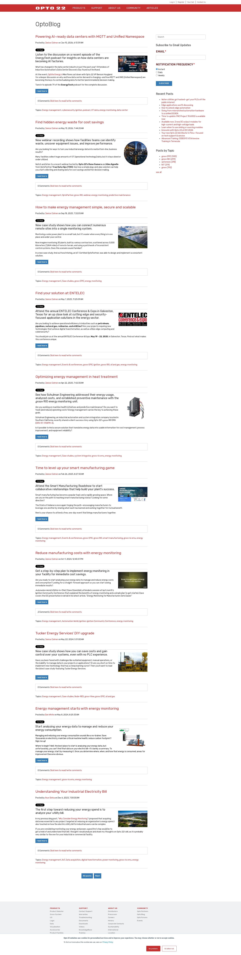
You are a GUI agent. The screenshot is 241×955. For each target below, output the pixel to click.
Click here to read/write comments (66, 101)
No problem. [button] (153, 948)
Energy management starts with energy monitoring (77, 708)
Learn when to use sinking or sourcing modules (182, 127)
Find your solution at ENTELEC (60, 293)
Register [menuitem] (181, 2)
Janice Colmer (51, 43)
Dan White (49, 715)
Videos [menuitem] (82, 927)
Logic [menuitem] (52, 921)
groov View (89, 696)
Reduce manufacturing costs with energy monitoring (78, 553)
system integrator (82, 456)
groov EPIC (79, 281)
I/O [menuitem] (51, 917)
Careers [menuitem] (111, 917)
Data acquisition (73, 860)
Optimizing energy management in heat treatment (76, 377)
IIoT (63, 860)
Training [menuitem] (82, 933)
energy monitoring (107, 110)
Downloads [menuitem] (83, 924)
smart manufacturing (113, 538)
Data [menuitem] (52, 924)
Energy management (51, 110)
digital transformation (91, 860)
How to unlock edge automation (176, 108)
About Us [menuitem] (114, 8)
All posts (87, 876)
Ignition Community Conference (101, 621)
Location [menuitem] (111, 933)
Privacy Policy (107, 942)
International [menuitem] (113, 930)
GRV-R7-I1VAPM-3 (44, 423)
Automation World (70, 621)
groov (167, 167)
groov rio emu (98, 456)
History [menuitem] (111, 921)
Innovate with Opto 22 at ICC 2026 (177, 130)
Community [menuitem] (133, 8)
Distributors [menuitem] (113, 911)
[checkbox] (181, 72)
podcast (87, 110)
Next (97, 876)
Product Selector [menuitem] (57, 911)
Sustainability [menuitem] (113, 927)
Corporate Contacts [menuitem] (116, 924)
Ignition (78, 110)
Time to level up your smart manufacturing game (75, 468)
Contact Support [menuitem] (85, 911)
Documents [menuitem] (83, 921)
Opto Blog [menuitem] (141, 914)
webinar (87, 195)
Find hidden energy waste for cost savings (69, 122)
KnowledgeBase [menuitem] (85, 930)
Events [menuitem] (140, 921)
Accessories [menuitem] (55, 930)
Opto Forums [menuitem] (142, 917)
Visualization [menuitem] (55, 927)
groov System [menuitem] (56, 914)
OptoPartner (67, 195)
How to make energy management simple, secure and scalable (85, 207)
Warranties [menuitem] (83, 914)
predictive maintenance (120, 195)
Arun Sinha (50, 798)
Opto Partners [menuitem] (142, 911)
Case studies (68, 281)
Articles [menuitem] (152, 8)
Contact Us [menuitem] (201, 2)
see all (159, 172)
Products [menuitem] (79, 8)
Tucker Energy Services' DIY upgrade (64, 633)
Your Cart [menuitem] (190, 2)
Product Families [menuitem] (56, 933)
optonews (169, 162)
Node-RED (79, 696)
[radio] (181, 69)
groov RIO (78, 195)
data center (122, 110)
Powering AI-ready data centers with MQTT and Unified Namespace (89, 37)
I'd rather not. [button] (169, 948)
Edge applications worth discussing (177, 105)
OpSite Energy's (55, 74)
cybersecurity (68, 110)
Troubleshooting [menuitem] (85, 917)
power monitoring (110, 860)
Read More (42, 91)
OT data (95, 110)
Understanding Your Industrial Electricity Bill (71, 792)
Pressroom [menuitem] (112, 914)
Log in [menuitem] (172, 2)
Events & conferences (72, 365)
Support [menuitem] (96, 8)
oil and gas (115, 365)
